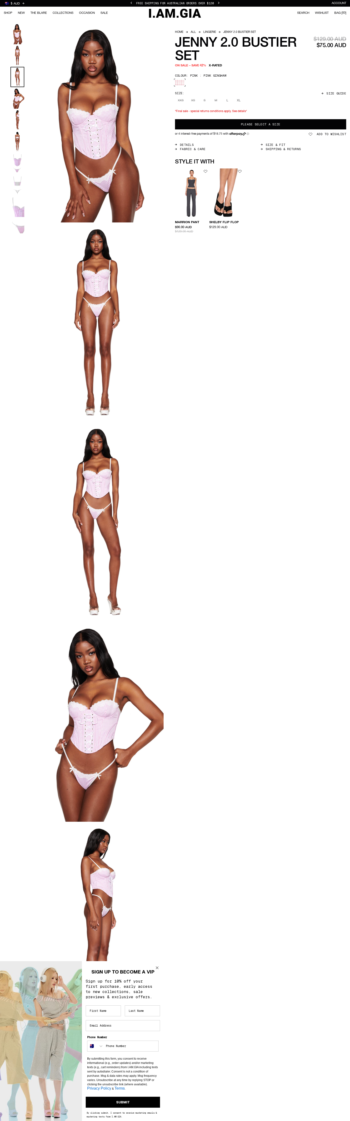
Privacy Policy (99, 1088)
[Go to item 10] (17, 228)
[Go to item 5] (17, 120)
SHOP (8, 13)
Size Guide (336, 93)
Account (339, 3)
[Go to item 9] (17, 206)
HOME (179, 32)
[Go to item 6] (17, 141)
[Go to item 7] (17, 163)
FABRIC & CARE (192, 149)
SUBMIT (123, 1102)
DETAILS (187, 145)
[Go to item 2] (17, 55)
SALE (104, 13)
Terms (120, 1088)
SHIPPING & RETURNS (283, 149)
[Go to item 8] (17, 185)
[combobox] (95, 1046)
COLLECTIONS (63, 13)
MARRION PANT (187, 222)
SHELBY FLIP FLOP (224, 222)
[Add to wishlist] (205, 171)
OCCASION (87, 13)
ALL (193, 32)
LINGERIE (209, 32)
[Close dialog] (157, 968)
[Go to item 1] (17, 34)
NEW (21, 13)
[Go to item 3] (17, 77)
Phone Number (97, 1037)
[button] (212, 134)
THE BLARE (38, 13)
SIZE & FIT (275, 145)
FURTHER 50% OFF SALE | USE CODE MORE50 (175, 3)
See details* (239, 111)
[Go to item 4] (17, 98)
